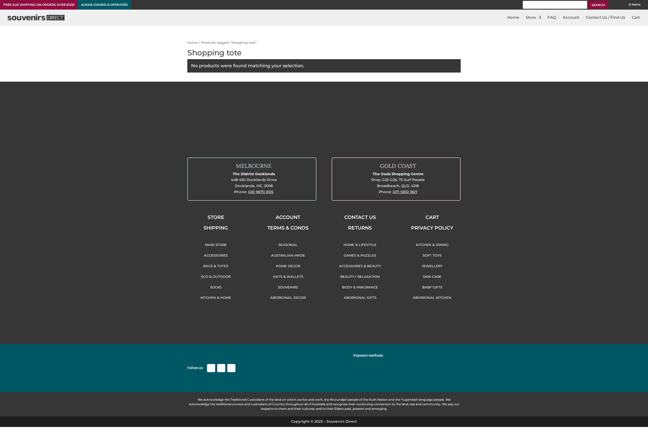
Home (192, 42)
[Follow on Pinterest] (231, 368)
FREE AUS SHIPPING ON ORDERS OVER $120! (38, 4)
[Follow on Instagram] (221, 368)
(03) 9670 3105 (260, 192)
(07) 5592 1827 (405, 192)
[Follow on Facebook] (211, 368)
